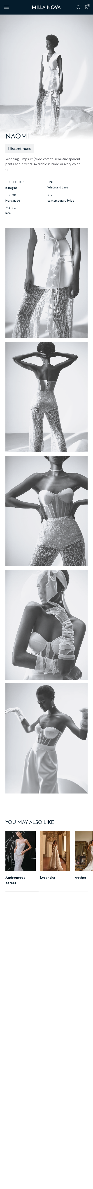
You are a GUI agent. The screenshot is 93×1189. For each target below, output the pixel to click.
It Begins (11, 188)
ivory (8, 201)
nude (16, 201)
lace (8, 213)
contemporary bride (60, 201)
